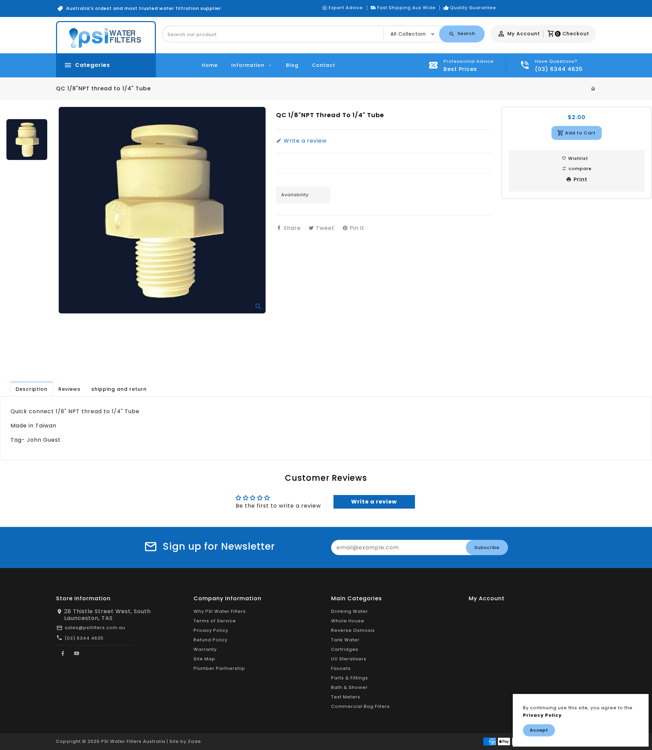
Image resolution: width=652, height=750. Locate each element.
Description (32, 389)
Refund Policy (211, 640)
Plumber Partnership (219, 668)
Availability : (296, 194)
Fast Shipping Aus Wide (406, 7)
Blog (292, 65)
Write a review (304, 141)
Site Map (204, 659)
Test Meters (345, 697)
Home (210, 65)
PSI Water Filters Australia (133, 741)
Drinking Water (349, 611)
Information (248, 65)
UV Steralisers (348, 659)
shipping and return (119, 389)
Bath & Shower (349, 687)
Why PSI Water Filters (220, 611)
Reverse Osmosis (353, 630)
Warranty (205, 649)
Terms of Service (215, 621)
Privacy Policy (211, 630)
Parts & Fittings (349, 678)
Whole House (347, 621)
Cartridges (344, 649)
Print (579, 179)
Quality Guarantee (473, 7)
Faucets (341, 668)
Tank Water (345, 640)
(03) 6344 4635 (84, 638)
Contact (323, 65)
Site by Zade (185, 741)
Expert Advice (346, 7)
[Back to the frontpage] (593, 88)
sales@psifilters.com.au (95, 627)
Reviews (69, 389)
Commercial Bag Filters (360, 706)
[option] (26, 139)
